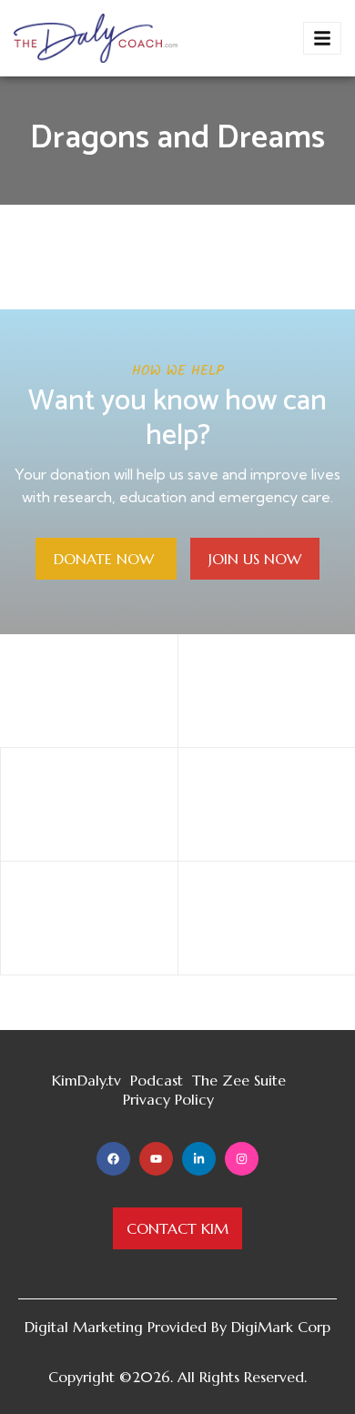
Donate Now (106, 559)
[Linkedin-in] (199, 1159)
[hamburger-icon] (322, 38)
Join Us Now (254, 559)
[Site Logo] (96, 36)
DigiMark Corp (280, 1327)
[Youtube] (156, 1159)
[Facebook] (113, 1159)
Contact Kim (177, 1228)
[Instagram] (242, 1159)
